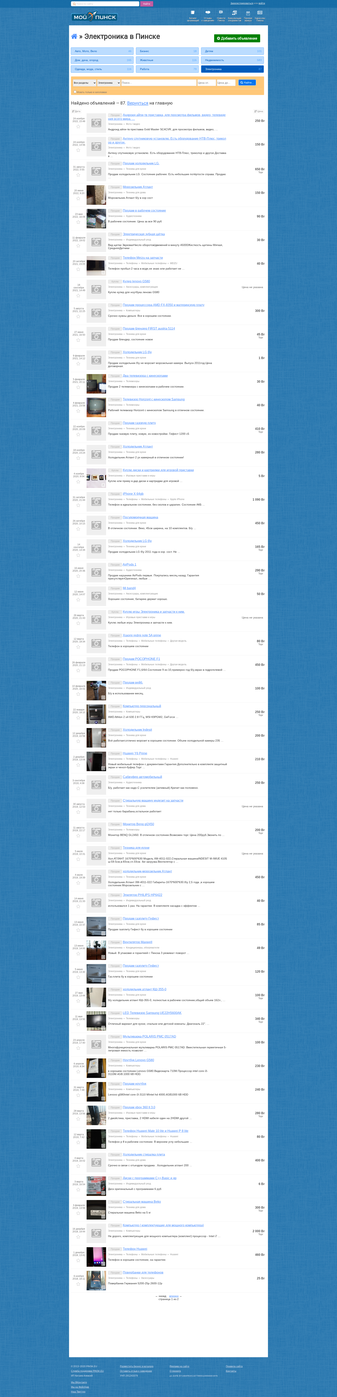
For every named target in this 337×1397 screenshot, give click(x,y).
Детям (233, 51)
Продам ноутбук (134, 1083)
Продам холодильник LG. (141, 163)
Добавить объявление (239, 38)
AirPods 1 (129, 564)
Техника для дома (136, 192)
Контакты (231, 1371)
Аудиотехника (134, 216)
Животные (168, 60)
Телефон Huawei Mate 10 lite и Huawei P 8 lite (155, 1131)
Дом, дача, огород (103, 60)
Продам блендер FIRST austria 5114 (149, 328)
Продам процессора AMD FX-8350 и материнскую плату (163, 305)
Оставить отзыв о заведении (136, 1371)
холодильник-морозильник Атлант (147, 871)
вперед (173, 1296)
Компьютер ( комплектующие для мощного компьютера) (163, 1225)
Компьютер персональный (142, 706)
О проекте (175, 1371)
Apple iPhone (177, 499)
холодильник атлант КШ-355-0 (144, 989)
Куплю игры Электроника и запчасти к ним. (154, 611)
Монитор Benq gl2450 (138, 824)
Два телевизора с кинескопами (145, 375)
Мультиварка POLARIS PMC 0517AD (149, 1036)
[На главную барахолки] (74, 36)
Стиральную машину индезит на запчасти (153, 800)
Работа (168, 69)
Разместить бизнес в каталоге (136, 1366)
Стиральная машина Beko (142, 1201)
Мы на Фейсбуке (80, 1387)
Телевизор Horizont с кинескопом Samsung (154, 399)
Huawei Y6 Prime (135, 753)
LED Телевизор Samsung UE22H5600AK (152, 1013)
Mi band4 (129, 588)
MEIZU (173, 263)
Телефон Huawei (135, 1249)
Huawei (174, 758)
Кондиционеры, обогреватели (142, 947)
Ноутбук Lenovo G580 (138, 1060)
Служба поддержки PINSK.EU (87, 1371)
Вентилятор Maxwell (137, 942)
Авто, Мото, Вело (103, 51)
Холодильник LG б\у (137, 352)
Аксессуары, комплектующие (142, 287)
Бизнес (168, 51)
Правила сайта (234, 1366)
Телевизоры (132, 381)
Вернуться (137, 103)
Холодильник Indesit (137, 729)
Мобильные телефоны (154, 263)
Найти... (249, 82)
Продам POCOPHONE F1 (141, 659)
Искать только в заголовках (92, 92)
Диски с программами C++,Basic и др (149, 1178)
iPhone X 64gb (133, 493)
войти (262, 3)
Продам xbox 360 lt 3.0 (139, 1107)
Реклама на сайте (179, 1366)
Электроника (233, 69)
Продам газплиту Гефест (141, 918)
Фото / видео (133, 124)
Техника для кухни (136, 169)
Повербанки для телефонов (143, 1272)
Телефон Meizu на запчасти (143, 257)
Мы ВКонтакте (79, 1382)
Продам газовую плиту (139, 423)
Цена (260, 111)
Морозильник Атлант (138, 187)
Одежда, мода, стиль (103, 69)
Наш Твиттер (78, 1391)
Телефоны (132, 263)
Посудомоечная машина (140, 517)
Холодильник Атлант (138, 446)
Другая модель (178, 641)
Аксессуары (147, 1278)
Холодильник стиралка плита (144, 1154)
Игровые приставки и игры (140, 475)
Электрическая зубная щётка (144, 234)
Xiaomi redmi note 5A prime (142, 635)
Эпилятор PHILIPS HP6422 (142, 895)
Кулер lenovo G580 (136, 281)
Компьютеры (133, 310)
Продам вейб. (133, 682)
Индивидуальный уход (138, 239)
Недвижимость (233, 60)
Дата (77, 111)
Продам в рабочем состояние (144, 210)
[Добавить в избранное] (78, 126)
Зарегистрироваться (242, 3)
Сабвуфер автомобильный (142, 777)
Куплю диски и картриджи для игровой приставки (158, 470)
